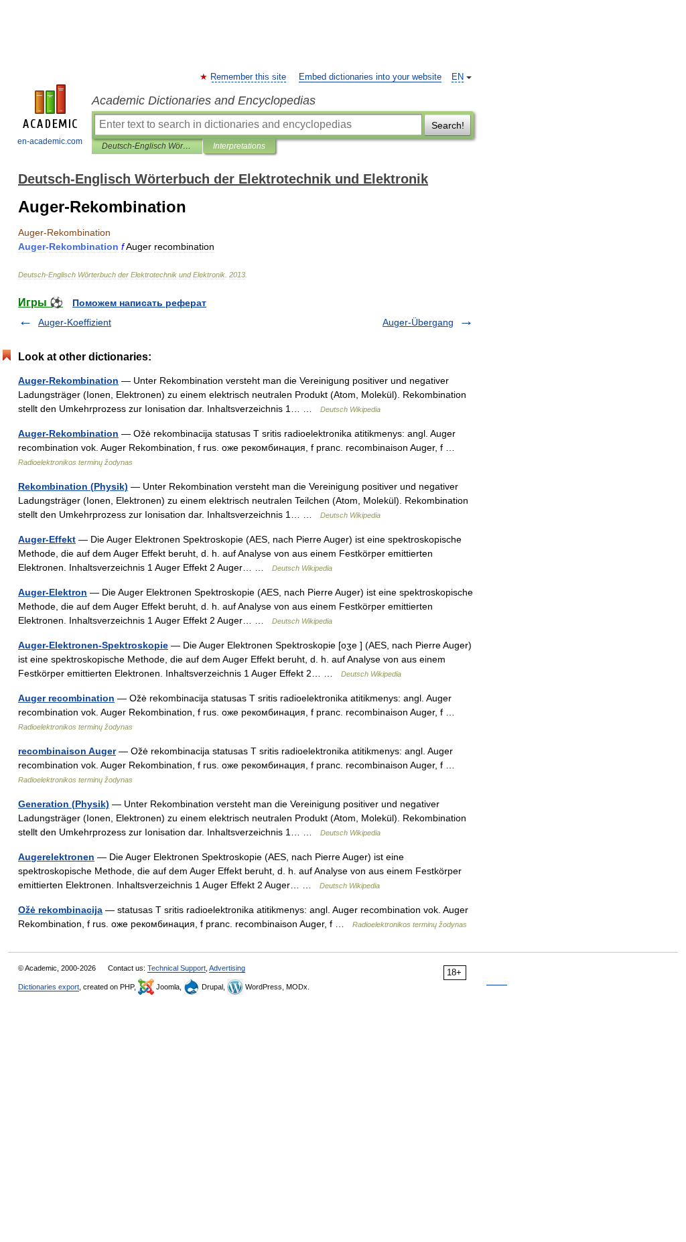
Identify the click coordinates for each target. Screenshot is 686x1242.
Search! (447, 125)
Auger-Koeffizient (74, 322)
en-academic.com (49, 141)
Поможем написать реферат (139, 302)
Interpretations (239, 146)
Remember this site (249, 77)
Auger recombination (66, 698)
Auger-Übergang (418, 322)
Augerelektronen (56, 856)
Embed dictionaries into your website (370, 77)
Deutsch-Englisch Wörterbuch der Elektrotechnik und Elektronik (147, 146)
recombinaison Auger (67, 751)
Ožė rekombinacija (60, 909)
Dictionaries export (48, 987)
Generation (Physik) (63, 804)
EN (458, 77)
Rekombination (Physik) (73, 486)
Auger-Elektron (52, 592)
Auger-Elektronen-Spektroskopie (93, 645)
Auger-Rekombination (68, 380)
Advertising (227, 968)
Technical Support (176, 968)
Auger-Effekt (47, 539)
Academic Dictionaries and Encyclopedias (204, 100)
